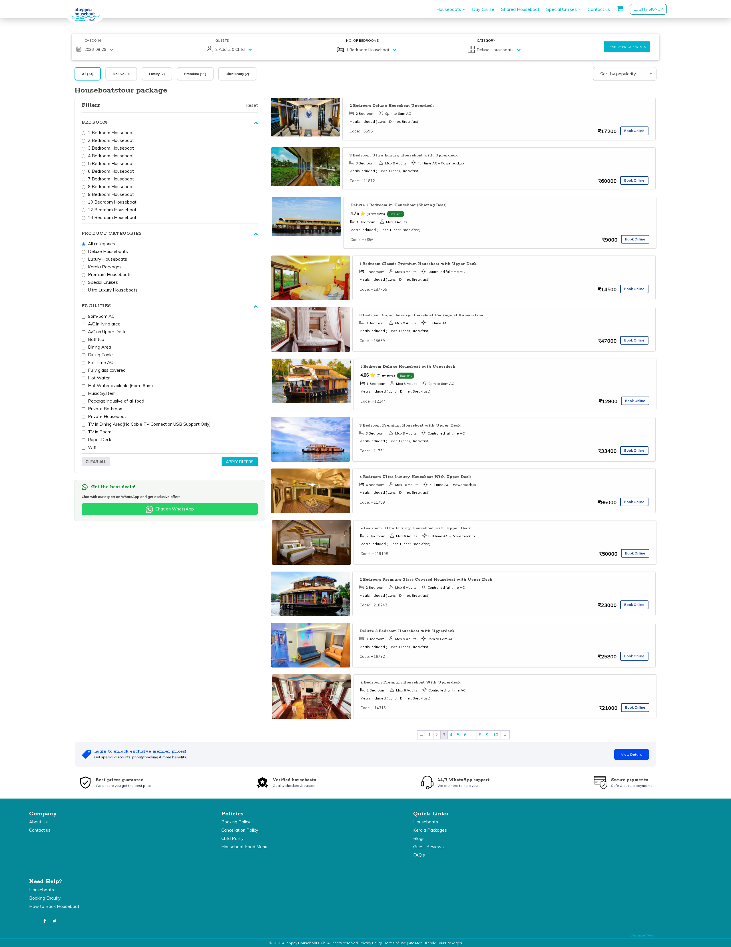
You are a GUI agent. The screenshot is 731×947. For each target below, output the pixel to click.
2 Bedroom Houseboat (111, 140)
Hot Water (99, 378)
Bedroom (94, 122)
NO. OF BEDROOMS (362, 40)
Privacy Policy (371, 943)
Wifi (92, 447)
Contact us (599, 9)
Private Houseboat (107, 416)
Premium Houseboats (110, 274)
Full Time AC (100, 362)
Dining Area (99, 347)
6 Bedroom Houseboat (111, 171)
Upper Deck (99, 439)
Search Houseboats (626, 47)
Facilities (96, 306)
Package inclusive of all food (116, 401)
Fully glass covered (107, 370)
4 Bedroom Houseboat (111, 155)
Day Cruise (483, 9)
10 (495, 734)
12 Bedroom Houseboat (112, 209)
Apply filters (240, 461)
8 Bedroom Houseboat (111, 186)
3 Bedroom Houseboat (111, 148)
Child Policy (232, 838)
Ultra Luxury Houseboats (113, 290)
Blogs (419, 838)
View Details (631, 754)
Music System (102, 393)
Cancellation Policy (239, 830)
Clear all (96, 461)
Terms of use (395, 943)
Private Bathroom (106, 408)
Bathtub (96, 339)
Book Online (634, 130)
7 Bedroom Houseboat (111, 179)
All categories (101, 243)
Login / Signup (648, 9)
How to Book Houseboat (54, 906)
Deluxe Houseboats (108, 251)
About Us (38, 822)
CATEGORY (486, 40)
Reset (252, 105)
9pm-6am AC (101, 316)
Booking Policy (235, 822)
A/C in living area (104, 324)
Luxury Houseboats (107, 259)
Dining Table (100, 354)
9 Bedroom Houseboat (111, 194)
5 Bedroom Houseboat (111, 163)
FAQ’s (419, 855)
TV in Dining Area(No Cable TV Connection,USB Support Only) (149, 424)
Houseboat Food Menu (244, 846)
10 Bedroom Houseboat (112, 202)
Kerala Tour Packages (443, 943)
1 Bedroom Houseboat (111, 132)
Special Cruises (562, 9)
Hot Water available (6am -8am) (120, 385)
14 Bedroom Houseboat (112, 217)
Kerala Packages (105, 267)
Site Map (415, 943)
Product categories (112, 233)
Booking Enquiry (45, 898)
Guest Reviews (428, 846)
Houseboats (449, 9)
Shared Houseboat (520, 9)
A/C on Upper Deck (106, 331)
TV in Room (99, 432)
